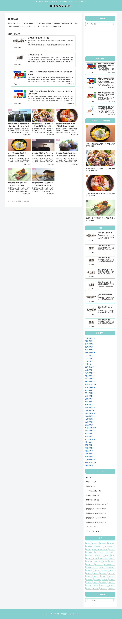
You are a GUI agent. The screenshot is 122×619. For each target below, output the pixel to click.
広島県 (89, 436)
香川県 (89, 442)
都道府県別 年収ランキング (96, 509)
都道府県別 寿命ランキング (96, 513)
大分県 (89, 459)
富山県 (89, 390)
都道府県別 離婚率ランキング (97, 504)
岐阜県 (89, 402)
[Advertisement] (100, 41)
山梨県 (89, 396)
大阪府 (89, 419)
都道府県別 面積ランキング (96, 522)
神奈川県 (90, 384)
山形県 (89, 350)
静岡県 (89, 404)
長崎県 (89, 453)
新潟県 (89, 387)
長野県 (89, 399)
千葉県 (89, 378)
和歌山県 (90, 428)
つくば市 (89, 358)
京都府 (89, 416)
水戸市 (89, 355)
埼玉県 (89, 376)
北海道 (89, 338)
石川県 (89, 393)
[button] (113, 24)
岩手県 (89, 344)
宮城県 (89, 347)
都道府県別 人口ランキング (96, 518)
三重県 (89, 410)
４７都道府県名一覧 (93, 491)
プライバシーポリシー (94, 531)
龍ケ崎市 (89, 367)
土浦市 (89, 361)
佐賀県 (89, 451)
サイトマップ (91, 482)
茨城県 (89, 352)
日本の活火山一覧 (92, 500)
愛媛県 (89, 445)
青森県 (89, 341)
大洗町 (89, 370)
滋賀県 (89, 413)
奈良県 (89, 425)
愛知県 (89, 407)
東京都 (89, 381)
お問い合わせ (91, 486)
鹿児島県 (90, 462)
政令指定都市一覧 (92, 495)
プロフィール (91, 527)
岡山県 (89, 433)
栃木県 (89, 373)
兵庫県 (89, 422)
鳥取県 (89, 430)
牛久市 (89, 364)
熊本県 (89, 456)
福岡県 (89, 448)
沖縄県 (89, 465)
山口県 (89, 439)
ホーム (88, 477)
